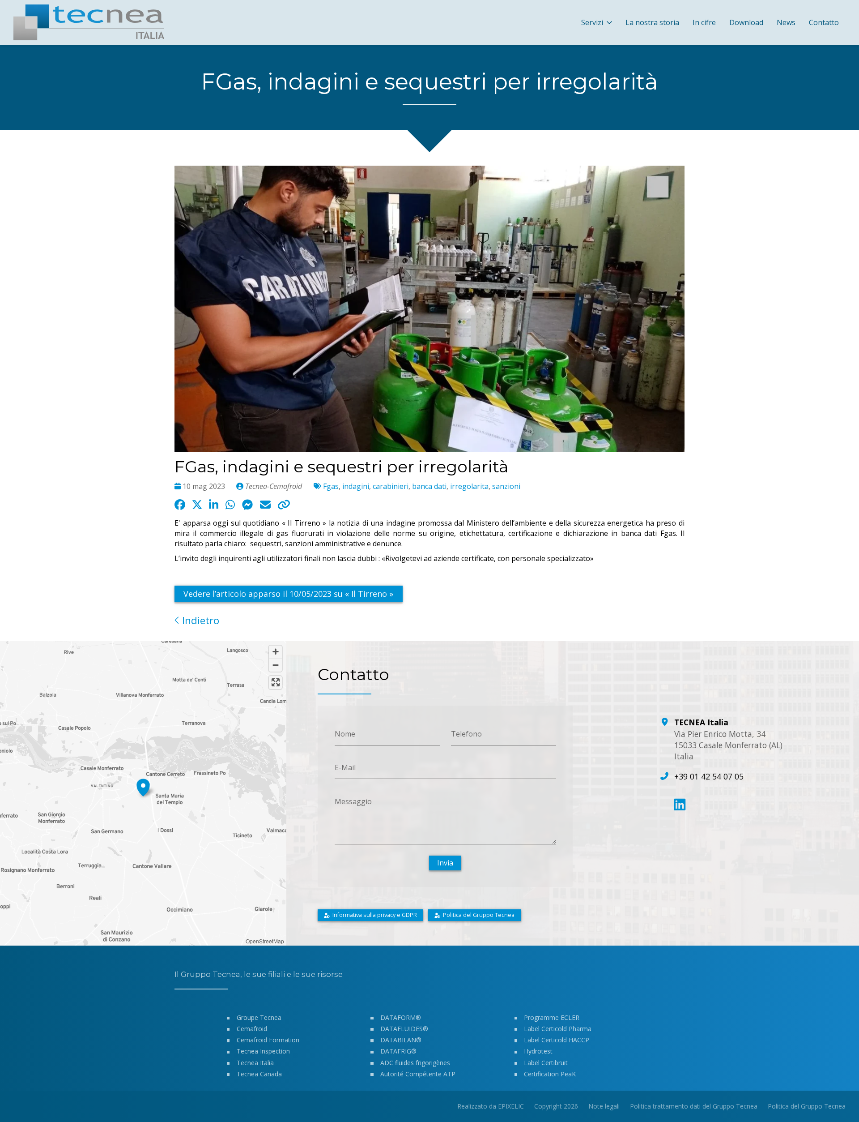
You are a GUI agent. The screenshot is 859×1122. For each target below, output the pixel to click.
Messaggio (353, 801)
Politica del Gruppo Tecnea (807, 1106)
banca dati (429, 486)
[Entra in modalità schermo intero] (275, 682)
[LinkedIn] (679, 804)
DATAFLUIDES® (404, 1028)
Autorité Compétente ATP (417, 1074)
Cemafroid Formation (268, 1040)
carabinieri (390, 486)
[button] (143, 786)
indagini (355, 486)
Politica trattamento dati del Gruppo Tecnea (693, 1106)
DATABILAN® (400, 1040)
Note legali (604, 1106)
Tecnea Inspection (263, 1051)
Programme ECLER (551, 1017)
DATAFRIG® (398, 1051)
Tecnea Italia (255, 1062)
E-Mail (345, 767)
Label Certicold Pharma (557, 1028)
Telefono (466, 733)
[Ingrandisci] (275, 652)
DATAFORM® (400, 1017)
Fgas (331, 486)
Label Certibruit (546, 1062)
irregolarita (469, 486)
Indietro (199, 620)
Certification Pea (548, 1074)
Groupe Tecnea (259, 1017)
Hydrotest (538, 1051)
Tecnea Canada (259, 1074)
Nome (345, 733)
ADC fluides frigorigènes (415, 1062)
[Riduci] (275, 665)
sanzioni (506, 486)
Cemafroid (252, 1028)
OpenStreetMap (265, 941)
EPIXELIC (511, 1106)
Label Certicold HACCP (556, 1040)
